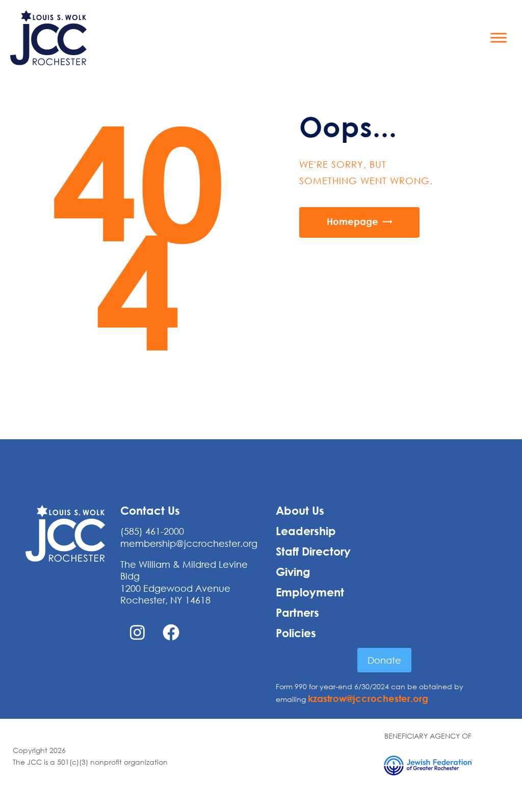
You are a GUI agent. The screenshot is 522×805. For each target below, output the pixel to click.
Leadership (306, 531)
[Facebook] (171, 632)
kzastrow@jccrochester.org (368, 698)
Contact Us (150, 510)
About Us (300, 510)
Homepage (352, 221)
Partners (297, 612)
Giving (293, 571)
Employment (310, 592)
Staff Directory (313, 551)
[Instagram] (137, 632)
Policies (296, 633)
